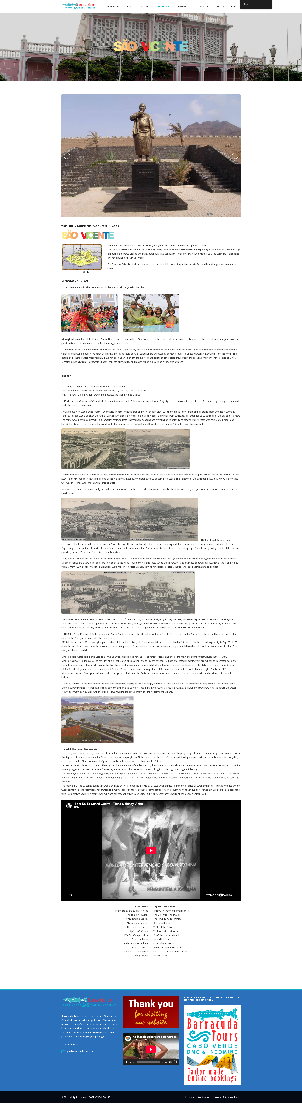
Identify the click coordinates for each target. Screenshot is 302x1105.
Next (107, 272)
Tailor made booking (226, 7)
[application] (151, 1051)
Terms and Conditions (197, 1098)
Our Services (183, 7)
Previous (57, 272)
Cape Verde (161, 6)
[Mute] (170, 1063)
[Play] (126, 1063)
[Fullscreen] (175, 1063)
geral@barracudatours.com (80, 1053)
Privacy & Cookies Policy (227, 1098)
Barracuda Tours (136, 7)
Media (203, 7)
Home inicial (113, 7)
